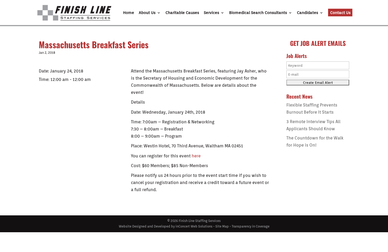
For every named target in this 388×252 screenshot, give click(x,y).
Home (128, 13)
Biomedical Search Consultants (258, 13)
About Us (147, 13)
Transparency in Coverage (250, 226)
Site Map (222, 226)
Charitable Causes (182, 13)
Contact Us (340, 12)
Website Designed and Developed (144, 226)
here (196, 155)
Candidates (307, 13)
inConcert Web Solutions (194, 226)
